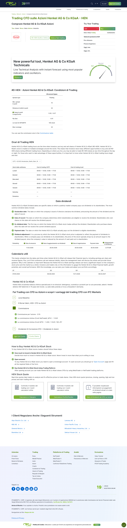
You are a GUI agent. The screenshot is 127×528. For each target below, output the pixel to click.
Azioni (34, 463)
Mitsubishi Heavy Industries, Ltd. (76, 428)
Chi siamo (14, 456)
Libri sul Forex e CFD (101, 458)
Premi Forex (15, 458)
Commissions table (46, 133)
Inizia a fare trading (58, 38)
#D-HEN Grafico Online (39, 38)
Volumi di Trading (37, 471)
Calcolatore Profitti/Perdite (63, 397)
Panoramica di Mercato (81, 458)
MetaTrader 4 (57, 458)
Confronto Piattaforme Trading (62, 463)
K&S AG (14, 424)
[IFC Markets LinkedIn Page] (27, 489)
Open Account (99, 362)
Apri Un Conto (115, 4)
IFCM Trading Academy (102, 463)
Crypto (34, 466)
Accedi (104, 4)
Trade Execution (37, 478)
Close (97, 525)
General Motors (17, 428)
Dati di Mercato (78, 456)
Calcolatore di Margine (28, 397)
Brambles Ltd (16, 432)
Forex (34, 456)
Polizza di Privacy (18, 518)
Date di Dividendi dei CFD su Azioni (99, 397)
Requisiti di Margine (38, 473)
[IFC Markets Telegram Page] (36, 489)
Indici (34, 461)
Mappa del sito (29, 512)
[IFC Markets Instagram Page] (18, 489)
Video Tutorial (99, 456)
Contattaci (15, 463)
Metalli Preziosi (36, 458)
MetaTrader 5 (57, 461)
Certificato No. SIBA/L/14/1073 (62, 502)
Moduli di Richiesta (17, 461)
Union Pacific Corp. (72, 424)
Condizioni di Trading (38, 468)
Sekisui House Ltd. (71, 432)
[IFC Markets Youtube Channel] (31, 489)
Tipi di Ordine (36, 476)
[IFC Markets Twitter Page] (22, 489)
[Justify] (92, 3)
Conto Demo (34, 336)
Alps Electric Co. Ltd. (19, 420)
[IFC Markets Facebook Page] (13, 489)
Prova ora (18, 77)
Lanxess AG (69, 420)
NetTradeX (56, 456)
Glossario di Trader (100, 461)
